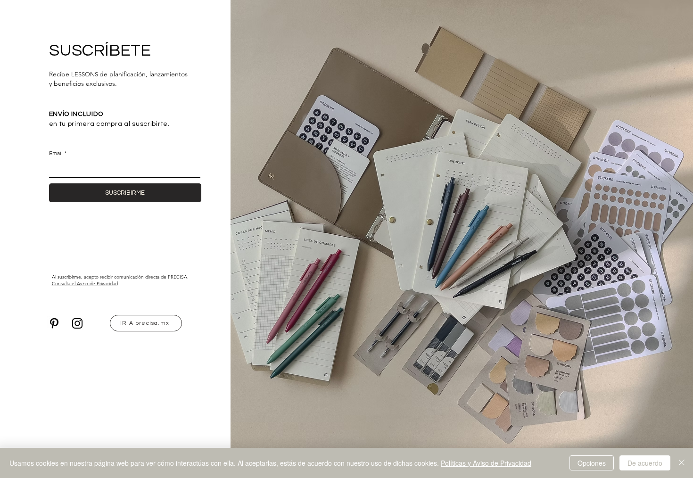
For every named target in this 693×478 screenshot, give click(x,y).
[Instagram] (77, 323)
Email (56, 153)
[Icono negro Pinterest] (54, 323)
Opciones (592, 463)
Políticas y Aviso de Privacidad (486, 463)
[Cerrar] (681, 462)
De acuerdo (644, 463)
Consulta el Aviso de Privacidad (85, 283)
